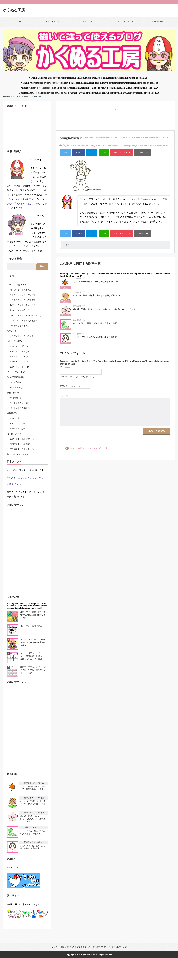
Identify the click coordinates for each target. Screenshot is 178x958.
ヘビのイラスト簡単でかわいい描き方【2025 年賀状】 (97, 323)
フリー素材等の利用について (54, 21)
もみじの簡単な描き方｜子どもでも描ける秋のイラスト (97, 282)
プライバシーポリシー (123, 21)
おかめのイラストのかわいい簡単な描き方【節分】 (95, 337)
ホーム (20, 21)
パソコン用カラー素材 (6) (21, 403)
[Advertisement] (115, 118)
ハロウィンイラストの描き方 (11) (24, 295)
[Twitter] (65, 152)
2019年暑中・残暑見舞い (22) (22, 439)
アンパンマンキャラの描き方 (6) (24, 321)
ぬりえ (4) (11, 331)
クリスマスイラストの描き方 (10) (24, 300)
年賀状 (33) (12, 413)
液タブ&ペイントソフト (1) (19, 454)
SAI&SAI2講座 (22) (15, 377)
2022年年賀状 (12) (17, 429)
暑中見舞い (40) (14, 434)
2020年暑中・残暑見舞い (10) (22, 444)
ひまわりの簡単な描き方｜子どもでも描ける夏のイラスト (98, 295)
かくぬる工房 (14, 10)
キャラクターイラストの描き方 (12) (25, 315)
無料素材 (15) (13, 393)
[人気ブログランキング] (121, 152)
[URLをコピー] (142, 152)
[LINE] (103, 152)
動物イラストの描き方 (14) (21, 310)
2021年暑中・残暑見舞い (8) (22, 449)
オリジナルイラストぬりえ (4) (23, 336)
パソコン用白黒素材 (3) (20, 408)
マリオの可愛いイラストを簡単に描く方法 (88, 448)
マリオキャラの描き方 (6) (21, 326)
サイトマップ (89, 21)
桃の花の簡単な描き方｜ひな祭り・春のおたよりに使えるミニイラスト (104, 309)
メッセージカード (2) (16, 372)
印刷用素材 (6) (16, 398)
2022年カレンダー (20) (19, 351)
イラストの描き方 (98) (17, 285)
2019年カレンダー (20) (19, 367)
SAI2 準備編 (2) (16, 387)
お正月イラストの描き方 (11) (22, 305)
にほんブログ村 (14, 484)
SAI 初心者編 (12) (17, 382)
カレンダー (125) (14, 341)
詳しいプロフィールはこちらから (23, 203)
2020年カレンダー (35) (19, 362)
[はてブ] (91, 152)
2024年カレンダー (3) (19, 346)
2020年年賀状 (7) (17, 418)
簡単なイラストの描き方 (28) (22, 290)
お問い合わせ (158, 21)
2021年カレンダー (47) (19, 357)
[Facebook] (78, 152)
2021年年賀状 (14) (17, 423)
